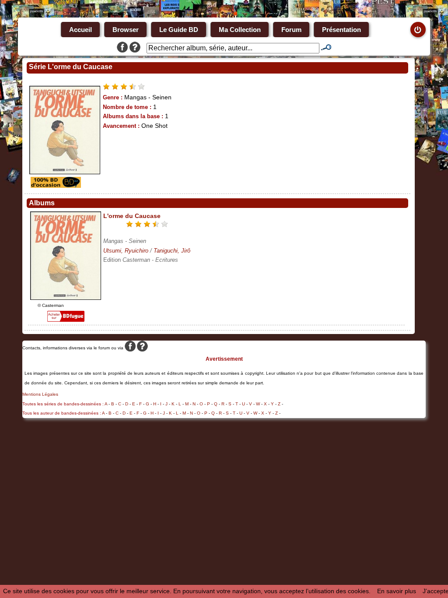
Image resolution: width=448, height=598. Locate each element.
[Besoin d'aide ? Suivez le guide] (135, 48)
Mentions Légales (40, 394)
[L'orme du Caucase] (65, 297)
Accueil (80, 29)
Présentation (341, 29)
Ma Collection (240, 29)
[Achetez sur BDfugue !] (65, 319)
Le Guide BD (178, 29)
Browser (125, 29)
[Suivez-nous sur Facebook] (122, 48)
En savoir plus (396, 590)
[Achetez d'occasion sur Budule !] (54, 185)
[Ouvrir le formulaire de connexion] (418, 29)
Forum (291, 29)
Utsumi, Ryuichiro (125, 250)
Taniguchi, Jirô (172, 250)
